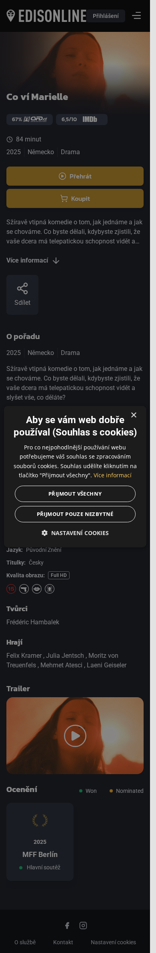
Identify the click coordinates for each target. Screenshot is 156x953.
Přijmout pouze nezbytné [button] (74, 513)
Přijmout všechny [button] (75, 493)
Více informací (113, 474)
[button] (75, 532)
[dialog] (75, 476)
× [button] (133, 415)
